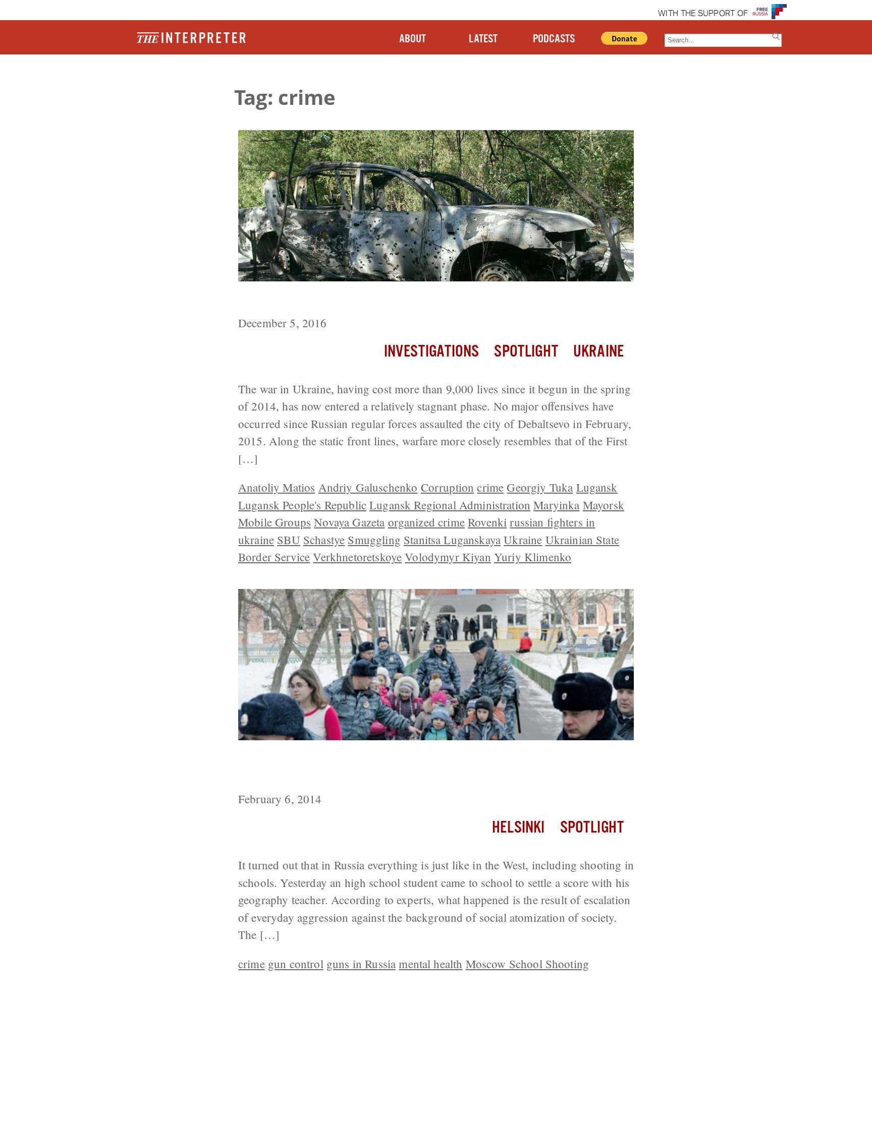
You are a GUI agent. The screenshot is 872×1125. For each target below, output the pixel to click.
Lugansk (597, 487)
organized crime (426, 521)
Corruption (447, 487)
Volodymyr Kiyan (447, 556)
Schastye (324, 539)
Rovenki (487, 521)
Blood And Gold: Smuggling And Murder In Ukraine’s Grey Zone (424, 300)
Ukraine (598, 351)
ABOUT (412, 39)
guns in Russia (361, 963)
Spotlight (526, 351)
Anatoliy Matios (276, 487)
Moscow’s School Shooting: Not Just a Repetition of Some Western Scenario (430, 768)
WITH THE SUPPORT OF (703, 14)
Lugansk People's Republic (302, 504)
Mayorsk (603, 504)
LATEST (483, 39)
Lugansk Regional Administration (449, 504)
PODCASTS (554, 39)
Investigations (431, 351)
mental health (430, 963)
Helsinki (518, 827)
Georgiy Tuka (540, 487)
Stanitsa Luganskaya (452, 539)
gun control (295, 963)
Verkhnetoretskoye (357, 556)
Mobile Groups (274, 521)
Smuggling (374, 539)
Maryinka (556, 504)
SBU (288, 539)
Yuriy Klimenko (532, 556)
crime (490, 487)
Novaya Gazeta (349, 521)
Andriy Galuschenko (368, 487)
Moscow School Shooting (527, 963)
